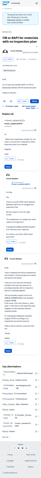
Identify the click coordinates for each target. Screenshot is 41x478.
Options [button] (36, 46)
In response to (21, 183)
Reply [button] (34, 101)
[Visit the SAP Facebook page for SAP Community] (15, 448)
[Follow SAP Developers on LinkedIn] (26, 448)
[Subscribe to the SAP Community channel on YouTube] (22, 448)
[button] (4, 59)
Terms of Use (30, 455)
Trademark (10, 467)
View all (5, 437)
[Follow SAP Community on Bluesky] (18, 448)
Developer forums (14, 20)
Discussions (8, 8)
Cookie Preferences (10, 473)
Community (15, 3)
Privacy (10, 455)
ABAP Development (9, 70)
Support (31, 467)
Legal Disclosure (31, 461)
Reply (8, 167)
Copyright (10, 461)
